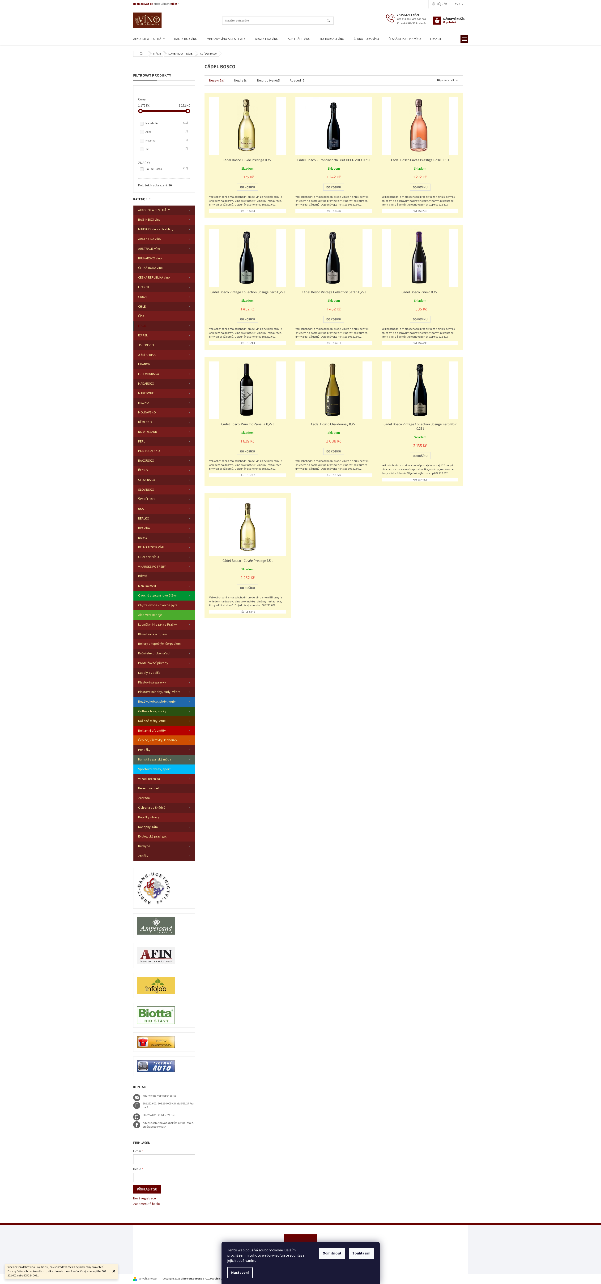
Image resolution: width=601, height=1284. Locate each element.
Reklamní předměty (152, 730)
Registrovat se (143, 4)
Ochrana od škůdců (151, 807)
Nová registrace (144, 1198)
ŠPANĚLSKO (146, 499)
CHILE (142, 306)
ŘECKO (143, 470)
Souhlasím (361, 1253)
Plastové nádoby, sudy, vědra (159, 692)
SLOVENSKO (146, 480)
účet (174, 4)
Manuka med (147, 586)
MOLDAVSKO (147, 412)
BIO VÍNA (144, 528)
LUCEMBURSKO (148, 374)
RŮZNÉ (142, 576)
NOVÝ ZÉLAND (147, 431)
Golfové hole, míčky (152, 711)
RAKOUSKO (146, 460)
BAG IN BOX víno (149, 219)
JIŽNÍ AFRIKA (147, 354)
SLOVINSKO (146, 489)
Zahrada (144, 798)
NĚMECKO (145, 422)
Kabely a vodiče (149, 672)
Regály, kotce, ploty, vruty (157, 701)
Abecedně (297, 80)
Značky (143, 856)
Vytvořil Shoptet (148, 1279)
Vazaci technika (149, 779)
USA (141, 509)
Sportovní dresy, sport (154, 769)
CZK (458, 4)
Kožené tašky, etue (152, 721)
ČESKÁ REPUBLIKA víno (154, 277)
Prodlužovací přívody (153, 663)
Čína (141, 316)
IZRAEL (143, 335)
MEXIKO (143, 402)
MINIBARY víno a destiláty (155, 229)
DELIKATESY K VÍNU (151, 547)
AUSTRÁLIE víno (149, 248)
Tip (166, 149)
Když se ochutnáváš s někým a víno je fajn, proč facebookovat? (168, 1125)
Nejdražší (240, 80)
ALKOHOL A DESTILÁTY (154, 210)
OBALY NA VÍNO (148, 557)
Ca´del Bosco (166, 169)
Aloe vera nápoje (150, 615)
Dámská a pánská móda (154, 759)
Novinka (166, 140)
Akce (166, 132)
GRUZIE (143, 297)
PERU (141, 441)
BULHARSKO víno (150, 258)
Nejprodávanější (268, 80)
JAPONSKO (146, 345)
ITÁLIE (142, 325)
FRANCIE (144, 287)
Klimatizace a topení (152, 634)
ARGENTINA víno (149, 239)
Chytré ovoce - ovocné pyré (158, 605)
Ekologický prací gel (152, 836)
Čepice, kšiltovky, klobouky (157, 740)
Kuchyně (144, 846)
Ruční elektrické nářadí (154, 653)
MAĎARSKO (146, 383)
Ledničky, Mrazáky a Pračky (157, 624)
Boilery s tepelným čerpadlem (159, 643)
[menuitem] (149, 39)
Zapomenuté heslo (146, 1204)
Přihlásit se (147, 1189)
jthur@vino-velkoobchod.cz (159, 1096)
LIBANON (144, 364)
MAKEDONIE (146, 393)
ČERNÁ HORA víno (150, 268)
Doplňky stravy (148, 817)
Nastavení (240, 1272)
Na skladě (166, 123)
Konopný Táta (148, 827)
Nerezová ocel (148, 788)
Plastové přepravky (152, 682)
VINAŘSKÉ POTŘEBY (152, 566)
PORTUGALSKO (149, 451)
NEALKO (143, 518)
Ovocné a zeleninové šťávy (157, 595)
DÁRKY (142, 538)
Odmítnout (332, 1253)
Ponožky (144, 749)
